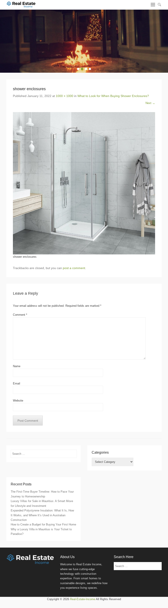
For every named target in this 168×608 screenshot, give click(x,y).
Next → (150, 103)
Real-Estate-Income (82, 599)
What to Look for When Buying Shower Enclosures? (113, 96)
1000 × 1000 (64, 96)
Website (18, 400)
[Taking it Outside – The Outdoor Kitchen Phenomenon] (84, 41)
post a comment (74, 268)
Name (16, 366)
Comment (20, 314)
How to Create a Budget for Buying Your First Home (43, 524)
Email (16, 383)
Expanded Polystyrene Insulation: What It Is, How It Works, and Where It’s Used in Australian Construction (42, 515)
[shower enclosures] (84, 183)
